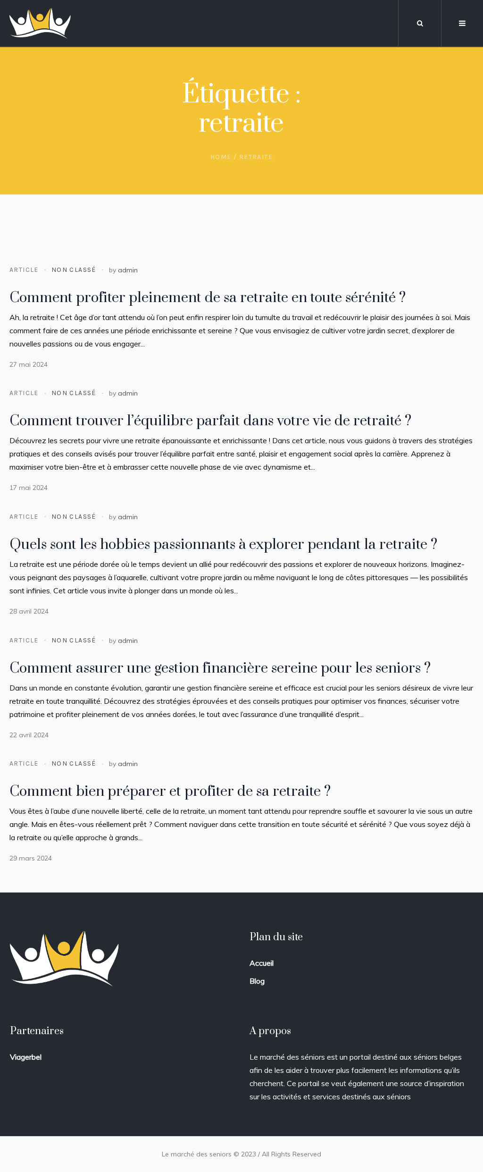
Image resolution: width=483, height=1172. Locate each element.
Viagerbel (26, 1057)
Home (221, 157)
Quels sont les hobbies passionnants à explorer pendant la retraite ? (223, 545)
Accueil (262, 963)
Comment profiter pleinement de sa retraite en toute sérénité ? (207, 298)
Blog (257, 981)
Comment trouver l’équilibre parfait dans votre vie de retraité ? (210, 421)
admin (128, 270)
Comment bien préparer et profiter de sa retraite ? (170, 792)
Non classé (73, 270)
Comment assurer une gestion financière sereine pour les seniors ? (220, 668)
